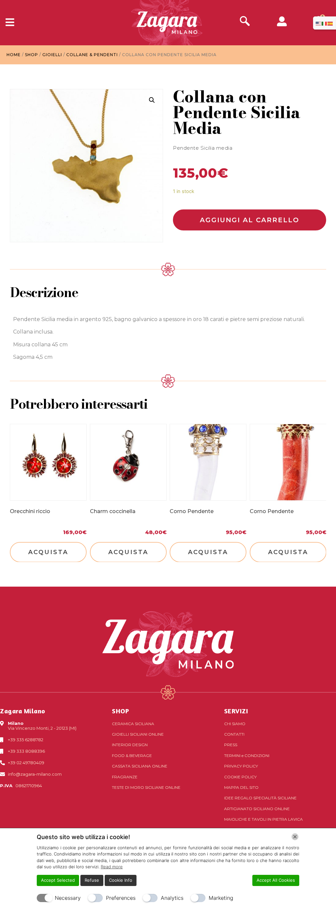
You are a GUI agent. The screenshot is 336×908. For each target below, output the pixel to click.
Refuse (92, 880)
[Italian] (324, 23)
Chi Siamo (234, 723)
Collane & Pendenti (92, 54)
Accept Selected (58, 880)
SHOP (120, 711)
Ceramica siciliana (133, 723)
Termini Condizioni (246, 755)
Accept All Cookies (276, 880)
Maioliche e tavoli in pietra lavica (263, 819)
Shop (31, 54)
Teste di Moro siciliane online (146, 787)
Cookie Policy (240, 776)
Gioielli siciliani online (138, 734)
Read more (112, 866)
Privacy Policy (241, 766)
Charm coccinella (113, 511)
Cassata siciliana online (139, 766)
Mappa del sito (241, 787)
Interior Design (130, 744)
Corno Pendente (192, 511)
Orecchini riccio (30, 511)
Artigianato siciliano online (257, 808)
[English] (319, 23)
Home (14, 54)
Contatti (234, 734)
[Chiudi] (295, 836)
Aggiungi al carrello (249, 220)
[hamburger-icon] (7, 22)
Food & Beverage (132, 755)
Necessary (68, 898)
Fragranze (124, 776)
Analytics (172, 898)
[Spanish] (330, 23)
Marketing (221, 898)
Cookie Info (120, 880)
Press (230, 744)
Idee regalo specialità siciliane (260, 797)
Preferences (121, 898)
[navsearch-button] (245, 21)
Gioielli (52, 54)
